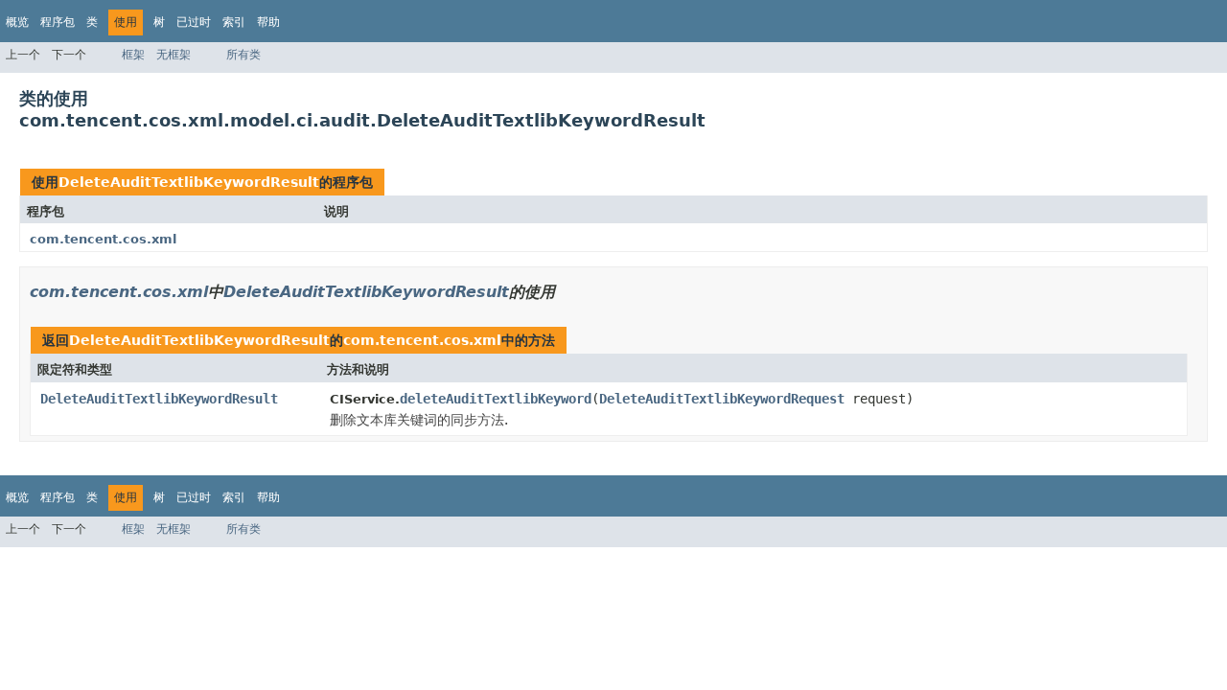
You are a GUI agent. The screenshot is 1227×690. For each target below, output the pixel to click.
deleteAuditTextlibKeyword (495, 398)
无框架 (173, 54)
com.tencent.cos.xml (103, 239)
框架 (133, 54)
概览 (17, 22)
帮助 (268, 22)
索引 (233, 22)
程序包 (57, 22)
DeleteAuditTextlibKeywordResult (188, 182)
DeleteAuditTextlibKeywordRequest (722, 398)
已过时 (193, 22)
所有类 (243, 54)
